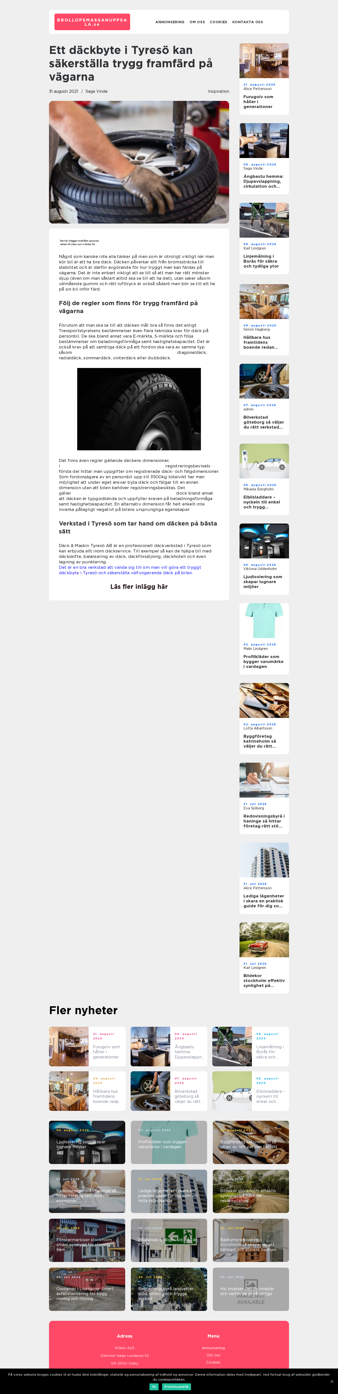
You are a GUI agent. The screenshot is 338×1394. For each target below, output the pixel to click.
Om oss (197, 22)
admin (248, 409)
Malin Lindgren (255, 648)
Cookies (218, 22)
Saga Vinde (96, 91)
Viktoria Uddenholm (260, 569)
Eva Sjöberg (253, 808)
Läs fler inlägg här (139, 586)
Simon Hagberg (256, 329)
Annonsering (170, 22)
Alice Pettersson (257, 89)
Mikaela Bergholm (258, 489)
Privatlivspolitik (177, 1387)
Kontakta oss (247, 22)
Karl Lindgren (254, 248)
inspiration (218, 91)
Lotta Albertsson (257, 728)
